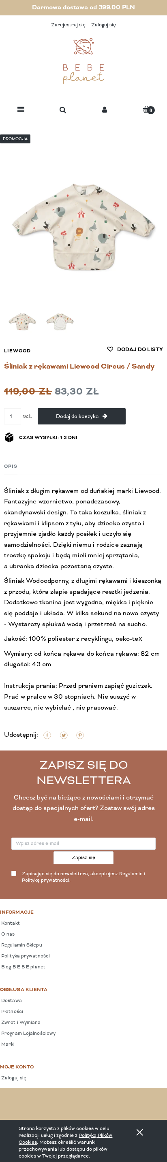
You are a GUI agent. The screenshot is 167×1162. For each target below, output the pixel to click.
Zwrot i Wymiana (20, 1022)
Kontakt (10, 923)
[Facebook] (47, 735)
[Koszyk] (146, 109)
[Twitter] (64, 735)
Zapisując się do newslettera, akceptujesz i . (83, 877)
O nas (7, 934)
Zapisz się (84, 858)
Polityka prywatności (25, 956)
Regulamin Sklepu (21, 945)
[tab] (10, 466)
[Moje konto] (104, 110)
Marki (7, 1044)
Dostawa (11, 1001)
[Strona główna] (83, 61)
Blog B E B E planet (22, 967)
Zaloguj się (13, 1078)
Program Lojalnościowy (28, 1033)
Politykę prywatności (45, 880)
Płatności (11, 1011)
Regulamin (131, 874)
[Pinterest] (80, 735)
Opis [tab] (10, 466)
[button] (20, 110)
